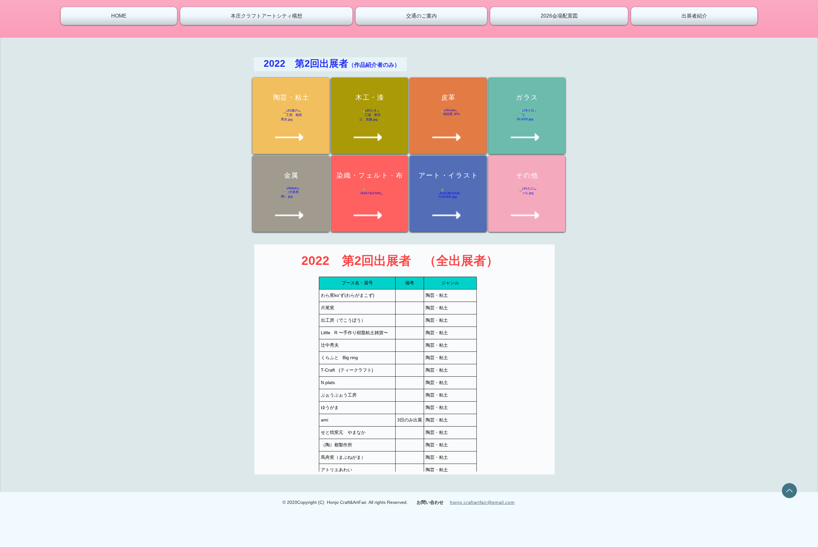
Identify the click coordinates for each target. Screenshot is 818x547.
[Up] (789, 490)
